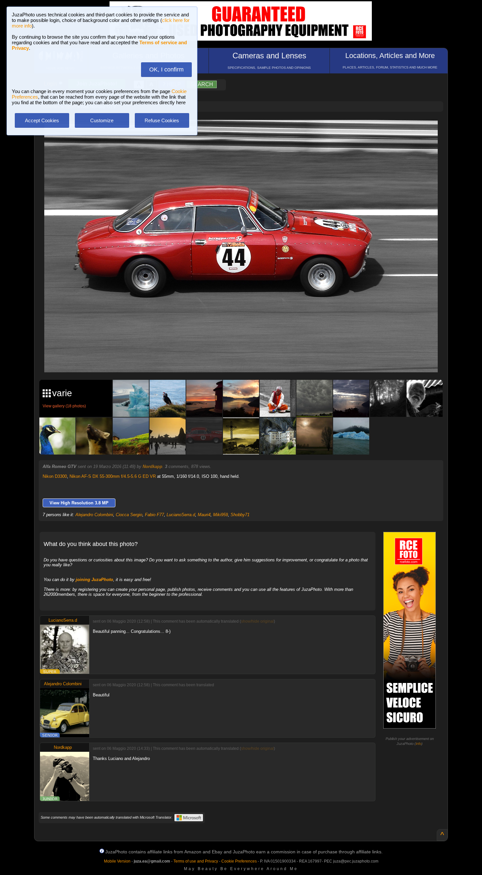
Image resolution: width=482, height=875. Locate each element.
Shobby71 (240, 514)
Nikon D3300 (55, 476)
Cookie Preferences (239, 861)
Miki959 (220, 514)
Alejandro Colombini (94, 514)
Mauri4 (204, 514)
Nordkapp (152, 466)
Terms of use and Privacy (195, 861)
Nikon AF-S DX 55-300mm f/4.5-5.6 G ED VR (113, 476)
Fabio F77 (154, 514)
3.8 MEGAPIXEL (246, 359)
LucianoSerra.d (181, 514)
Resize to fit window (245, 131)
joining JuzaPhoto (94, 579)
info (418, 744)
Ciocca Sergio (129, 514)
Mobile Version (117, 861)
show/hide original (257, 621)
